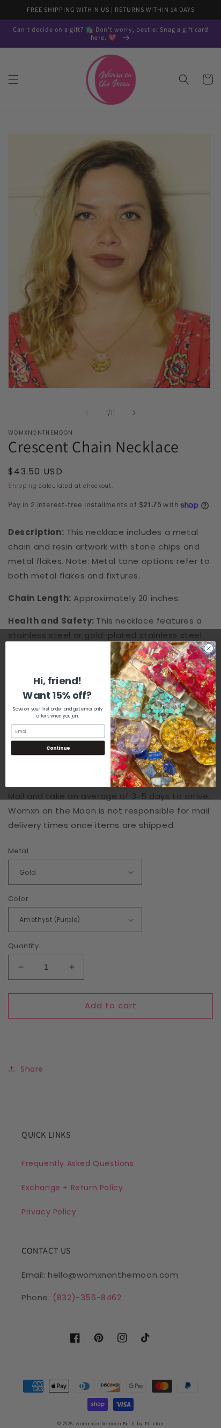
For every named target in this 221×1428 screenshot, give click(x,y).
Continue (58, 747)
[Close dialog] (208, 648)
